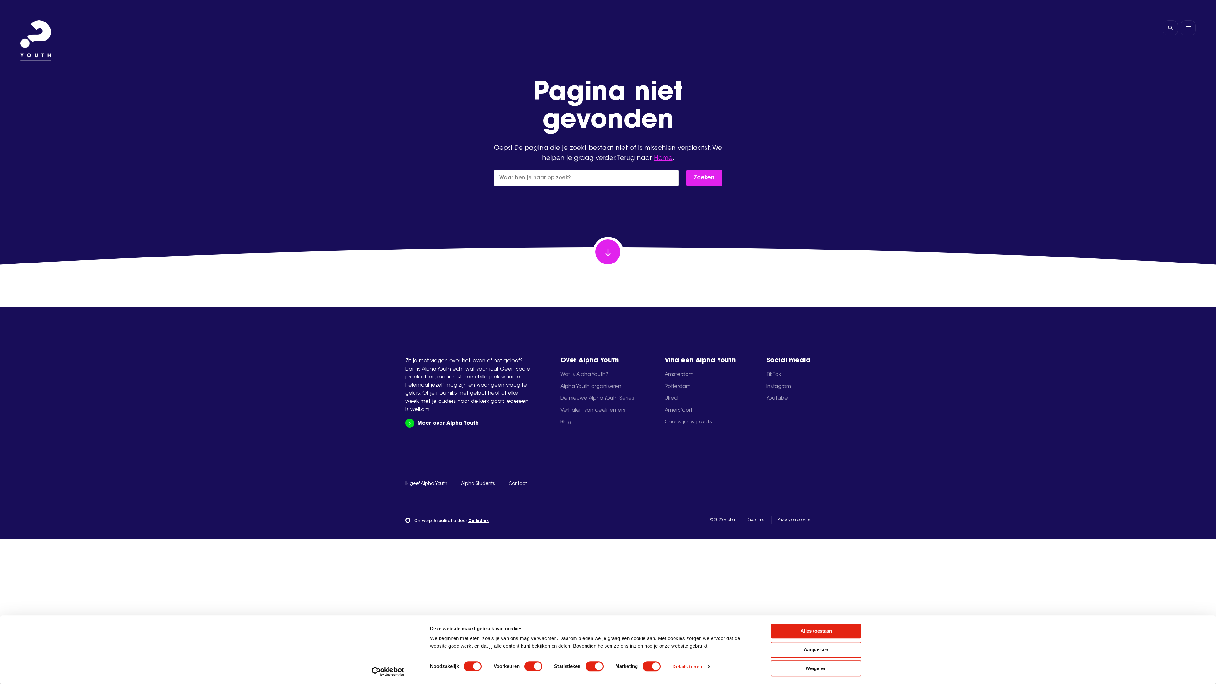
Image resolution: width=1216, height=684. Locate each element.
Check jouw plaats (688, 422)
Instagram (778, 386)
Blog (565, 422)
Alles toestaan (816, 631)
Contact (518, 484)
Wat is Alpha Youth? (584, 374)
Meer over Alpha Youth (447, 423)
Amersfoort (678, 410)
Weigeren (816, 668)
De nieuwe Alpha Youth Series (597, 398)
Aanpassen (816, 649)
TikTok (773, 374)
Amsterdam (679, 374)
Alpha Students (478, 484)
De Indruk (478, 521)
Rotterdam (678, 386)
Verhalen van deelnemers (592, 410)
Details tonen (687, 666)
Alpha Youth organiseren (590, 386)
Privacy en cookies (794, 520)
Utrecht (673, 398)
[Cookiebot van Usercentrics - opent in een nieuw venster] (388, 671)
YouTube (777, 398)
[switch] (533, 666)
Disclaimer (756, 520)
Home (663, 158)
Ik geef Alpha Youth (426, 484)
